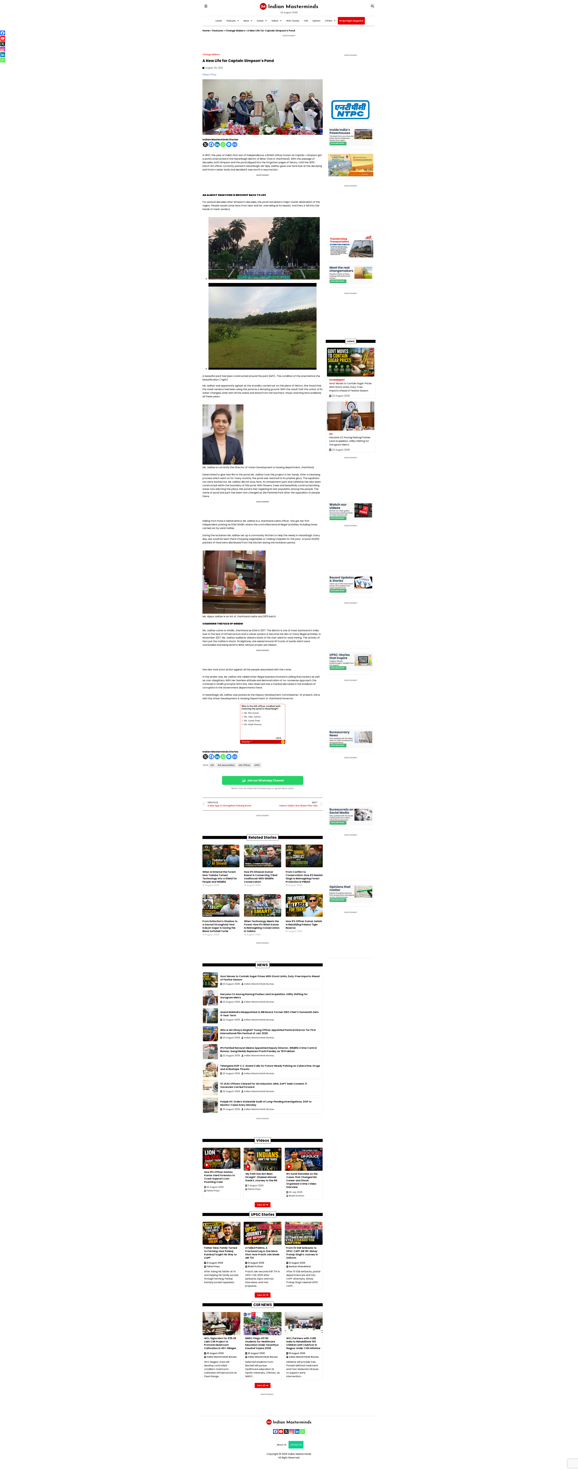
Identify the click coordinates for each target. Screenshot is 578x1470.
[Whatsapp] (223, 144)
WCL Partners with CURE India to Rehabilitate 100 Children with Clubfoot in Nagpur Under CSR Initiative (303, 1343)
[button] (205, 6)
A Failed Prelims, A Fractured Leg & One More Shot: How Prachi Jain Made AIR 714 (262, 1253)
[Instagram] (291, 1431)
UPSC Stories (292, 20)
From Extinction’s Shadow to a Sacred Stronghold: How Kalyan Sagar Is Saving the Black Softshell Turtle (220, 926)
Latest (219, 20)
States (260, 20)
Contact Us (296, 1444)
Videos (274, 20)
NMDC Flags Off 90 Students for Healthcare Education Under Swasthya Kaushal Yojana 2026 (261, 1343)
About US (281, 1444)
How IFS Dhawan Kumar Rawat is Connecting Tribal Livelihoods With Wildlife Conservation (260, 877)
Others (328, 20)
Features (231, 20)
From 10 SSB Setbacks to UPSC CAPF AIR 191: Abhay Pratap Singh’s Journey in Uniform (302, 1253)
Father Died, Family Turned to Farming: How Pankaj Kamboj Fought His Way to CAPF (220, 1253)
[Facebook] (211, 144)
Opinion (316, 20)
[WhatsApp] (302, 1431)
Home (206, 30)
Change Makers (235, 30)
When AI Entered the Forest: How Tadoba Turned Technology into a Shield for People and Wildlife (219, 877)
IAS (212, 765)
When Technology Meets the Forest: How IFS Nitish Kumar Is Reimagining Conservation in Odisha (261, 926)
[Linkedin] (217, 144)
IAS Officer (244, 765)
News (246, 20)
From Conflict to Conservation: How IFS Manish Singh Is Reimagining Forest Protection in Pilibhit (304, 877)
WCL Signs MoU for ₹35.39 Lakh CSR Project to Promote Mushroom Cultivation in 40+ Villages (220, 1343)
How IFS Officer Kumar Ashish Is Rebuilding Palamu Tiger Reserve (304, 925)
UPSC (257, 765)
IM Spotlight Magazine (351, 20)
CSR (306, 20)
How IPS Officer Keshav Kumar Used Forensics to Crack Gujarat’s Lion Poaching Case (219, 1177)
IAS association (226, 765)
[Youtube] (280, 1431)
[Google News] (234, 144)
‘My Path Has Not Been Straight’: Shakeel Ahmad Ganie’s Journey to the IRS (261, 1177)
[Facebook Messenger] (229, 144)
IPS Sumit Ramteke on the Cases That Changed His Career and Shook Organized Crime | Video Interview (302, 1180)
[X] (205, 144)
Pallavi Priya (209, 74)
